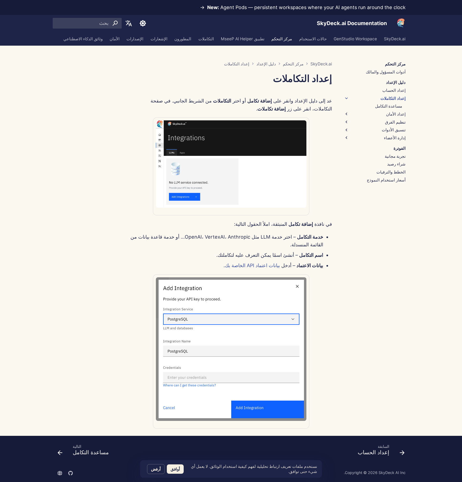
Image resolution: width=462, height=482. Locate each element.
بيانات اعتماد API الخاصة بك (252, 265)
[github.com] (70, 472)
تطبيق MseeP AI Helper (242, 38)
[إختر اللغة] (128, 23)
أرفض (156, 469)
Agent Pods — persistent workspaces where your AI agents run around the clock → (303, 7)
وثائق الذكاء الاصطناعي (83, 38)
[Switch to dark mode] (143, 23)
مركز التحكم (281, 38)
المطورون (182, 38)
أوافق (175, 469)
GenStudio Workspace (355, 38)
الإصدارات (134, 38)
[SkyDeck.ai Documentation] (401, 23)
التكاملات (206, 38)
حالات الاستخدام (313, 38)
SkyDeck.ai (395, 38)
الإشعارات (159, 38)
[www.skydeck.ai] (59, 472)
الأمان (115, 38)
